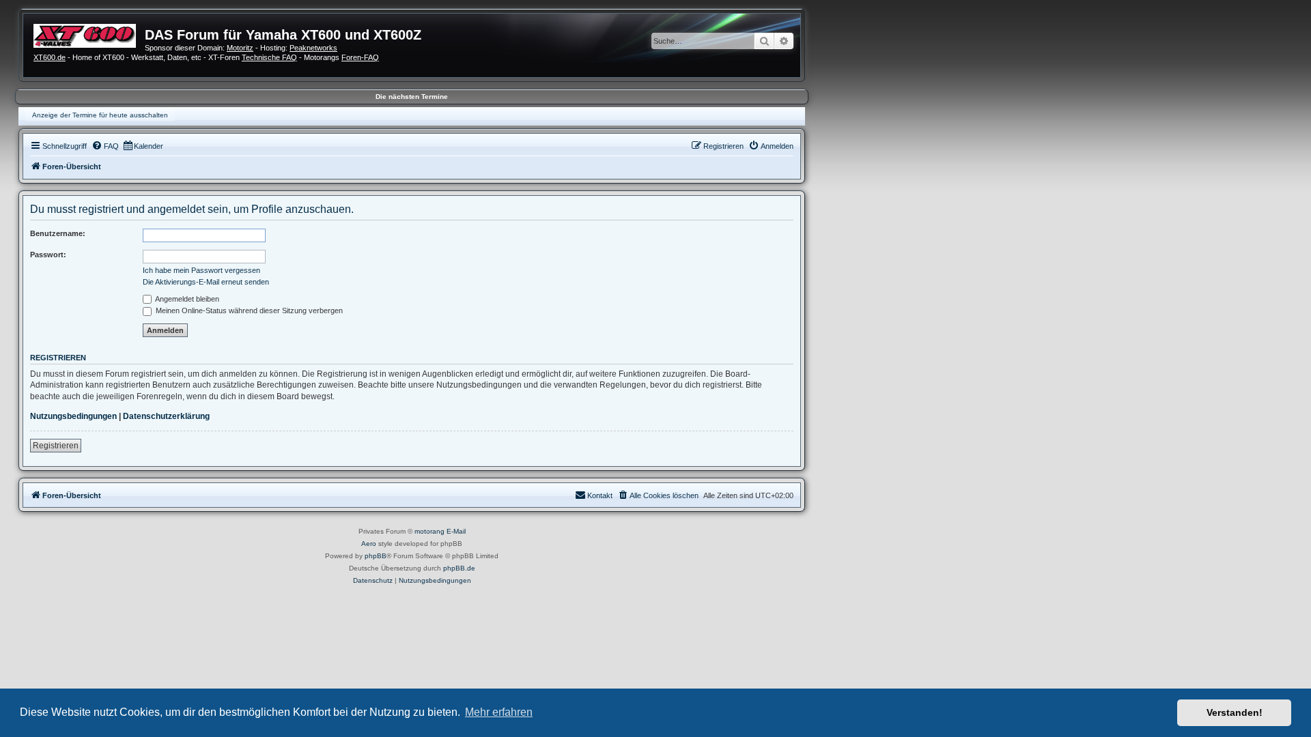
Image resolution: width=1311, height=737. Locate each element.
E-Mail (456, 531)
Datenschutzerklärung (166, 416)
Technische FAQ (269, 57)
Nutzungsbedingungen (73, 416)
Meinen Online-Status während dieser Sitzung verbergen (248, 310)
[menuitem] (105, 146)
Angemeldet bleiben (186, 299)
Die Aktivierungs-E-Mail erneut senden (206, 282)
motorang (429, 531)
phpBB (375, 556)
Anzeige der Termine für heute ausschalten (100, 115)
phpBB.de (459, 568)
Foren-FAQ (360, 57)
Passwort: (48, 254)
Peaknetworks (313, 48)
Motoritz (240, 48)
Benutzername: (57, 233)
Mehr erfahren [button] (499, 712)
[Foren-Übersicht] (89, 34)
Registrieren (56, 445)
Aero (368, 543)
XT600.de (49, 57)
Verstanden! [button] (1235, 712)
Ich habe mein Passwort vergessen (201, 270)
